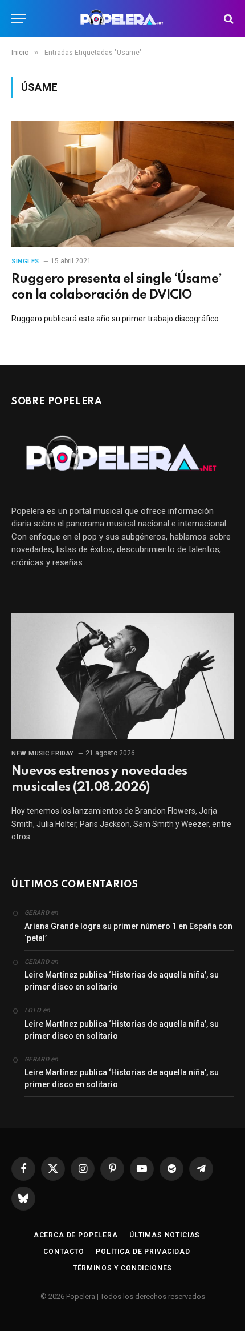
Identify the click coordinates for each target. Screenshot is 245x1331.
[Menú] (18, 18)
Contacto (63, 1252)
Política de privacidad (143, 1252)
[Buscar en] (228, 18)
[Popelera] (122, 18)
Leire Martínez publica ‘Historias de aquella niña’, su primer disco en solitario (121, 980)
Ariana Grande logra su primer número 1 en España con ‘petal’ (128, 932)
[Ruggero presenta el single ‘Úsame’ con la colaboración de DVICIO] (122, 183)
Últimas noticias (164, 1235)
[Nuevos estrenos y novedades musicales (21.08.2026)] (122, 675)
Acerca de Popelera (76, 1235)
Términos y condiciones (122, 1268)
